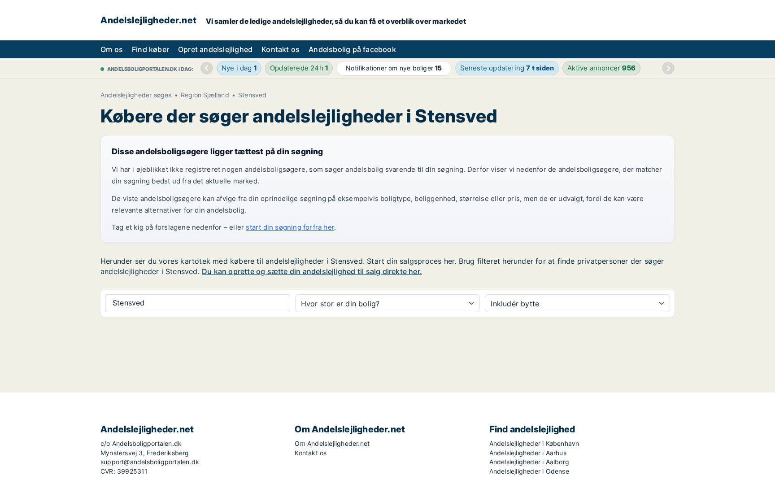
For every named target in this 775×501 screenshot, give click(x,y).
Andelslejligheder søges (136, 95)
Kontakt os (280, 49)
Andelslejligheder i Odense (529, 471)
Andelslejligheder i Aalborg (529, 462)
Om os (111, 49)
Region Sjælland (205, 95)
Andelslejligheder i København (534, 443)
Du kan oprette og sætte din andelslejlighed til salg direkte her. (312, 271)
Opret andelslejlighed (215, 49)
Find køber (150, 49)
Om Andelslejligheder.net (332, 443)
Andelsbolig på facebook (352, 49)
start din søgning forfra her (290, 227)
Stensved (252, 95)
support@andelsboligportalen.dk (149, 462)
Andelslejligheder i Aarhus (527, 453)
